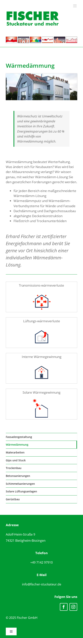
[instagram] (73, 607)
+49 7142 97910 (41, 562)
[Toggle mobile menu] (75, 6)
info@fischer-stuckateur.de (41, 584)
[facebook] (64, 607)
